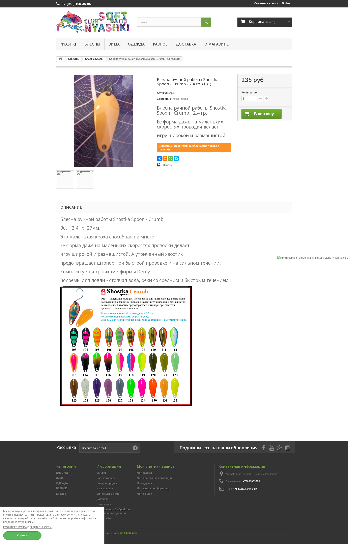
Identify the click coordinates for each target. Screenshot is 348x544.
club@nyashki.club (246, 488)
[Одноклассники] (165, 158)
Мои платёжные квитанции (154, 478)
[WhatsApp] (170, 158)
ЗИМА (114, 44)
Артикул (162, 92)
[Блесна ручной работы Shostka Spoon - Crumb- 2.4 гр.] (65, 179)
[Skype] (176, 158)
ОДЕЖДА (136, 44)
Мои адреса (144, 483)
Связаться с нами (108, 493)
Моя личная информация (153, 488)
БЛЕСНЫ (92, 44)
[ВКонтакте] (159, 158)
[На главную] (60, 59)
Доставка (186, 44)
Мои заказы (144, 472)
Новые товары (106, 478)
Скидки (101, 472)
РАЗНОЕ (160, 44)
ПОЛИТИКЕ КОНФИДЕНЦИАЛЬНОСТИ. (27, 527)
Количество (249, 92)
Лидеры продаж (106, 483)
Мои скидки (144, 493)
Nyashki (68, 44)
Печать (167, 165)
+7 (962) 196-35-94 (76, 4)
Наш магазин (104, 488)
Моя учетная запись (156, 466)
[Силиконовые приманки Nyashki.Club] (93, 21)
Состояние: (164, 98)
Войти (286, 3)
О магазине (216, 44)
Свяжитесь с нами (266, 3)
